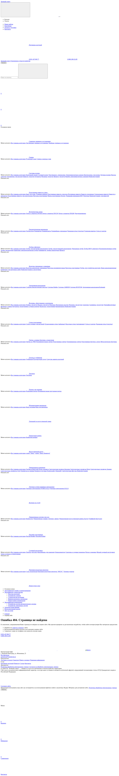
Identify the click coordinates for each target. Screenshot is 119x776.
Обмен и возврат (24, 660)
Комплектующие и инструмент (31, 269)
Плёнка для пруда (31, 305)
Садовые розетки (33, 306)
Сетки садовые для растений (35, 324)
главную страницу (18, 627)
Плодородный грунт (39, 359)
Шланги (62, 250)
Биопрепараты (60, 306)
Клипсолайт (51, 471)
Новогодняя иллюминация (16, 600)
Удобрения (29, 359)
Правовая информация (37, 660)
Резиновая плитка (31, 391)
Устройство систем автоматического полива (22, 604)
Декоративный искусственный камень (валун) (74, 518)
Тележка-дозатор (68, 571)
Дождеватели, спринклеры (56, 175)
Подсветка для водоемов (20, 306)
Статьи (22, 663)
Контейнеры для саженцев (46, 552)
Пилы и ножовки (90, 552)
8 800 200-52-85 (72, 59)
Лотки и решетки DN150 (50, 213)
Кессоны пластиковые (40, 196)
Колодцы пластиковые (72, 268)
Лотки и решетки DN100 (34, 213)
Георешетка (37, 231)
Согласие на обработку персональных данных (43, 667)
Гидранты (38, 176)
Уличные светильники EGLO (59, 488)
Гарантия (16, 660)
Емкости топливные (87, 194)
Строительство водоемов (16, 597)
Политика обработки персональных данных (15, 667)
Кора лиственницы (42, 407)
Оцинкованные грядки (74, 342)
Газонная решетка (90, 231)
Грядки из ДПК (31, 342)
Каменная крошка (31, 437)
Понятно (3, 689)
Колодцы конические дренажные (36, 268)
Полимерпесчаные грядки (44, 342)
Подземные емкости (74, 194)
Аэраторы (85, 305)
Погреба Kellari (40, 536)
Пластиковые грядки (59, 342)
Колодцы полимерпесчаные (56, 268)
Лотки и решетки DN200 (66, 213)
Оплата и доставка (10, 27)
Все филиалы (5, 655)
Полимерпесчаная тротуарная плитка (49, 391)
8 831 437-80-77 (34, 59)
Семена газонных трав (44, 159)
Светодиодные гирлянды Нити (80, 469)
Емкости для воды (28, 176)
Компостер (29, 518)
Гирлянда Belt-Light (32, 469)
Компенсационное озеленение (17, 599)
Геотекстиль (30, 231)
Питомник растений (35, 45)
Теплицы (29, 375)
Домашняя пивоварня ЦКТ (74, 196)
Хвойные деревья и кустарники (59, 143)
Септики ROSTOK (76, 287)
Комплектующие (94, 176)
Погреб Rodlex (30, 536)
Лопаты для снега (31, 552)
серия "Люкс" (30, 453)
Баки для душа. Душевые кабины (36, 194)
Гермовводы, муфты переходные (48, 250)
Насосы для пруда (43, 305)
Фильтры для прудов (75, 305)
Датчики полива (105, 175)
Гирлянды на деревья (27, 471)
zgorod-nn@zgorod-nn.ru (8, 657)
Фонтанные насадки (62, 305)
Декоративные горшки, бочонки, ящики (46, 518)
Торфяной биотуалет (95, 518)
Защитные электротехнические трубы (26, 250)
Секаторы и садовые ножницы (75, 552)
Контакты (7, 29)
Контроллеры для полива (92, 175)
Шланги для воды (59, 176)
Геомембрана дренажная (59, 231)
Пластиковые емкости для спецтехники (20, 196)
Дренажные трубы (77, 248)
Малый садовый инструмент (106, 552)
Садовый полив (43, 175)
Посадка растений (14, 594)
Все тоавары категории (18, 143)
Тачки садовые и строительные (11, 554)
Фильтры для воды (47, 176)
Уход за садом (8, 610)
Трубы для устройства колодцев (90, 268)
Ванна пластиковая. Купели (56, 196)
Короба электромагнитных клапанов (77, 176)
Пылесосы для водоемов (47, 306)
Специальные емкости (101, 194)
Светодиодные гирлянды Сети (10, 471)
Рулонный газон (31, 159)
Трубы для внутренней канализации (59, 248)
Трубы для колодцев (7, 250)
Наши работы (8, 24)
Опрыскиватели (60, 552)
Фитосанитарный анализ (12, 609)
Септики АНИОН (64, 287)
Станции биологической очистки (36, 287)
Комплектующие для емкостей (99, 196)
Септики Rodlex (53, 287)
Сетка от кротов (101, 231)
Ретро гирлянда (44, 469)
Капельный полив (32, 175)
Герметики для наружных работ (11, 269)
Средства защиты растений (55, 359)
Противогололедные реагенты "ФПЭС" (50, 571)
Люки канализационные (108, 268)
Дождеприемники (80, 213)
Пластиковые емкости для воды (58, 194)
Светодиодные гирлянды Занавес (101, 469)
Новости (17, 663)
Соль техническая (31, 571)
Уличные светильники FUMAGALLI (38, 488)
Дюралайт (58, 471)
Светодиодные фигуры (69, 471)
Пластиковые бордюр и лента (91, 342)
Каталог (3, 62)
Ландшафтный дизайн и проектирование (17, 590)
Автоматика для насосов (14, 176)
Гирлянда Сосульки (40, 471)
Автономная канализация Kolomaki (94, 287)
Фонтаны (52, 305)
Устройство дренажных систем (18, 605)
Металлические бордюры (109, 342)
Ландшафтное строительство (13, 592)
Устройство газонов (14, 595)
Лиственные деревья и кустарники (37, 143)
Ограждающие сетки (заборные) (55, 324)
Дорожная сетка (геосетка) (75, 231)
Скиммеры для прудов (96, 305)
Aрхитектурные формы (11, 607)
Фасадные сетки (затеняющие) (75, 324)
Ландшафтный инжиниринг (13, 602)
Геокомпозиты (46, 231)
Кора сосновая (30, 407)
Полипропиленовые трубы (107, 248)
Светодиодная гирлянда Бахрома (59, 469)
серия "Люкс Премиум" (42, 453)
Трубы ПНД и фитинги (91, 248)
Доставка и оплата (6, 660)
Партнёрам (7, 26)
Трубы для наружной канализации (37, 248)
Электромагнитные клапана (75, 175)
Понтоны (86, 196)
